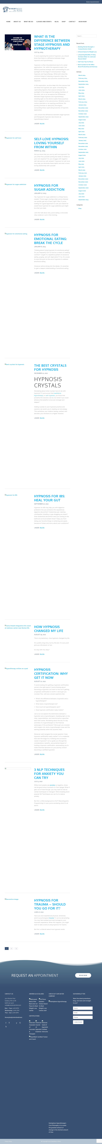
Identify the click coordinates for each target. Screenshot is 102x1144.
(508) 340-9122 (9, 1003)
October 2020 (82, 185)
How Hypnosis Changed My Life (48, 629)
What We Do (28, 21)
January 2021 (82, 176)
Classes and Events (44, 21)
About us (17, 21)
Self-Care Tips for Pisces (85, 61)
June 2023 (81, 90)
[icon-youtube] (20, 1023)
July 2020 (81, 193)
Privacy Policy (8, 1141)
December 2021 (83, 143)
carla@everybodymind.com (13, 1005)
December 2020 (83, 179)
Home (8, 21)
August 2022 (82, 119)
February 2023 (82, 102)
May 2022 (81, 128)
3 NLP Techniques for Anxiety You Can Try (49, 774)
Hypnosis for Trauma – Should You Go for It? (50, 904)
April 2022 (81, 131)
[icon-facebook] (6, 1023)
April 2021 (81, 167)
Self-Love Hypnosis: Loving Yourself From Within (51, 143)
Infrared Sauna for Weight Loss (87, 52)
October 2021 (82, 149)
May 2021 (81, 164)
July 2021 (81, 158)
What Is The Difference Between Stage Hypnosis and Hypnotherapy (52, 42)
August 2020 (82, 191)
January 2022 (82, 140)
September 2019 (83, 199)
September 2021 (83, 152)
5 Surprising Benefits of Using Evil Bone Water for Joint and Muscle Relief (87, 57)
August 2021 (82, 155)
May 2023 (81, 93)
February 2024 (82, 78)
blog (42, 123)
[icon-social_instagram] (13, 1023)
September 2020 (83, 188)
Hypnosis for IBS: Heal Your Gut (49, 498)
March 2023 (81, 99)
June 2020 (81, 196)
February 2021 (82, 173)
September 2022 (83, 117)
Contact (72, 21)
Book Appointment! (92, 2)
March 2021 (81, 170)
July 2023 (81, 87)
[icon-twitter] (10, 1023)
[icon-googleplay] (6, 1027)
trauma (51, 918)
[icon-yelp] (17, 1023)
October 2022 (82, 114)
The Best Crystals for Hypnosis (50, 367)
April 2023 (81, 96)
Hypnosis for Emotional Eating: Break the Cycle (50, 239)
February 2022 (82, 137)
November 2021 (83, 146)
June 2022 (81, 125)
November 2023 (83, 81)
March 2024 (81, 75)
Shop (64, 21)
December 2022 (83, 108)
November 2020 (83, 182)
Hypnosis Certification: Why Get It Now (51, 673)
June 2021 (81, 161)
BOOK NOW (83, 21)
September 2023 (83, 84)
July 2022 (81, 122)
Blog (57, 21)
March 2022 (81, 134)
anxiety (52, 785)
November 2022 (83, 111)
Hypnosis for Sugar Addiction (49, 187)
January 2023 (82, 105)
